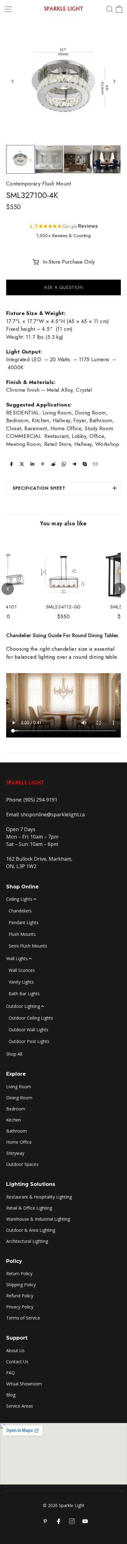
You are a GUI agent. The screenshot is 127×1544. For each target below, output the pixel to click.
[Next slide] (114, 81)
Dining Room (19, 1098)
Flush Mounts (22, 934)
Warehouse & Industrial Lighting (38, 1219)
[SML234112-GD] (63, 572)
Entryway (15, 1153)
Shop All (14, 1054)
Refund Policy (19, 1296)
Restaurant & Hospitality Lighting (39, 1197)
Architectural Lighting (27, 1241)
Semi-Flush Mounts (28, 946)
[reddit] (53, 464)
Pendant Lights (24, 922)
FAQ (10, 1373)
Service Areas (19, 1406)
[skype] (85, 464)
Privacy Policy (19, 1307)
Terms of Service (23, 1318)
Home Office (19, 1142)
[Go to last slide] (12, 81)
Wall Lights (17, 958)
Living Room (18, 1086)
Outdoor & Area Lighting (30, 1230)
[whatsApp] (64, 464)
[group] (20, 159)
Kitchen (13, 1120)
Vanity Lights (21, 982)
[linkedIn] (32, 464)
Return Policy (19, 1273)
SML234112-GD (63, 607)
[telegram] (74, 464)
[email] (95, 464)
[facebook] (11, 464)
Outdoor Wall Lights (28, 1030)
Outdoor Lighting (23, 1006)
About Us (15, 1350)
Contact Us (17, 1361)
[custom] (72, 1521)
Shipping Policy (21, 1284)
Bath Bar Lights (24, 993)
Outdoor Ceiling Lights (31, 1018)
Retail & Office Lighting (29, 1208)
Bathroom (16, 1131)
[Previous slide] (8, 589)
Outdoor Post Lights (29, 1041)
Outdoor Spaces (22, 1164)
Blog (10, 1395)
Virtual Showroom (24, 1384)
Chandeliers (20, 911)
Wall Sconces (22, 970)
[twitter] (22, 464)
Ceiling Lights (19, 899)
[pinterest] (43, 464)
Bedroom (15, 1109)
